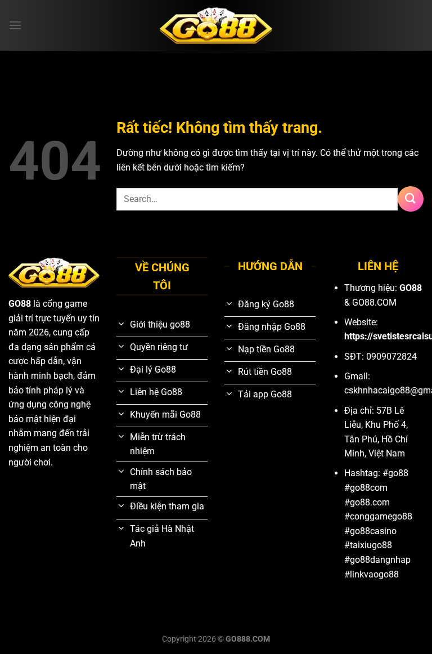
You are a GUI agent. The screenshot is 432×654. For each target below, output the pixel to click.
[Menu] (15, 25)
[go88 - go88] (216, 25)
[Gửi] (411, 199)
